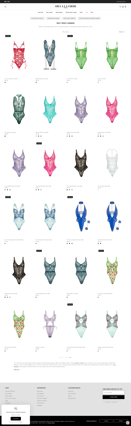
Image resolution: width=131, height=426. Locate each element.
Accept (106, 421)
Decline (121, 421)
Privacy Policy (51, 423)
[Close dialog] (92, 196)
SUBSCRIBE (51, 223)
